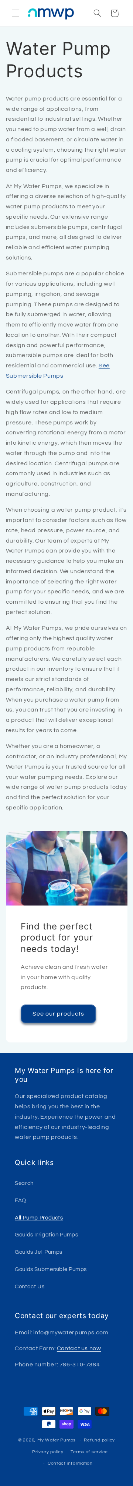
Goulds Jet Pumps (38, 1252)
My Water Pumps (56, 1440)
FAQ (20, 1200)
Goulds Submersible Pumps (51, 1269)
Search (24, 1183)
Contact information (70, 1463)
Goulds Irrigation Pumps (46, 1235)
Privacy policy (47, 1452)
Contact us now (79, 1348)
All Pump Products (39, 1218)
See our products (58, 1014)
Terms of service (89, 1452)
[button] (15, 13)
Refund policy (99, 1440)
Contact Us (29, 1286)
